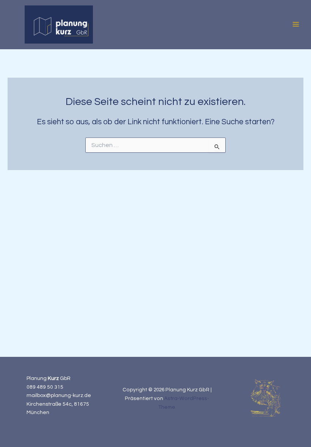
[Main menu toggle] (296, 24)
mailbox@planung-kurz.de (59, 395)
